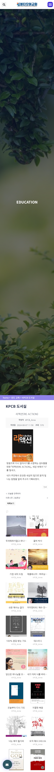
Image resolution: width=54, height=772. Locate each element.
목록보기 (10, 503)
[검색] (7, 511)
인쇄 (45, 487)
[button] (4, 4)
